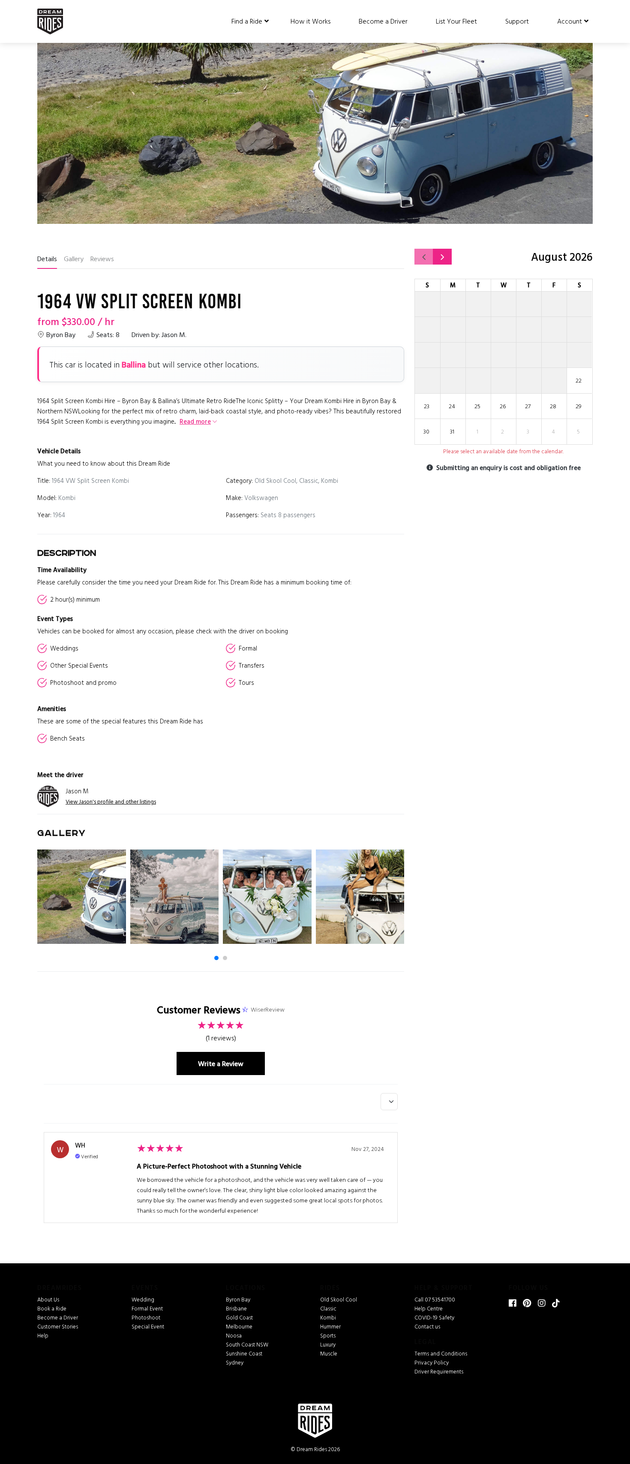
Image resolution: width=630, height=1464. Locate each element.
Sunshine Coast (244, 1353)
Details (47, 258)
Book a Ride (51, 1308)
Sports (328, 1335)
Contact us (427, 1326)
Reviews (102, 258)
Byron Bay (238, 1299)
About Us (48, 1299)
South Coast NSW (247, 1344)
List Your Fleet (456, 21)
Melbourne (239, 1326)
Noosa (234, 1335)
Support (517, 21)
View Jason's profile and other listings (111, 801)
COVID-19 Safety (434, 1317)
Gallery (74, 258)
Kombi (328, 1317)
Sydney (234, 1362)
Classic (328, 1308)
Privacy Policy (431, 1362)
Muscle (328, 1353)
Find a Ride (246, 21)
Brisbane (236, 1308)
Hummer (330, 1326)
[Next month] (442, 257)
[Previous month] (423, 257)
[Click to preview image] (315, 127)
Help (42, 1335)
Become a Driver (383, 21)
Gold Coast (239, 1317)
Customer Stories (57, 1326)
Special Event (148, 1326)
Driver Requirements (438, 1371)
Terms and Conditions (440, 1353)
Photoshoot (146, 1317)
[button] (216, 958)
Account (569, 21)
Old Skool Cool (338, 1299)
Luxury (328, 1344)
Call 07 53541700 (434, 1299)
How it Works (310, 21)
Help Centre (428, 1308)
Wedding (143, 1299)
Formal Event (147, 1308)
